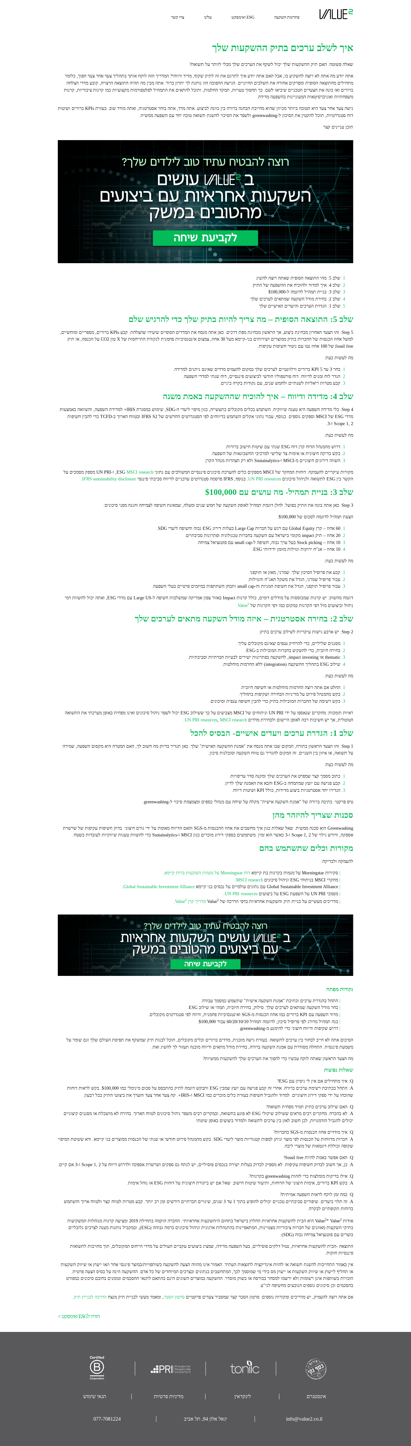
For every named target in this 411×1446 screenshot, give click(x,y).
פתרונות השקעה (287, 17)
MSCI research (140, 472)
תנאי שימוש (94, 1396)
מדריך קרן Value (190, 901)
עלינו (208, 17)
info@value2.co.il (304, 1419)
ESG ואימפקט (243, 17)
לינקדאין (242, 1396)
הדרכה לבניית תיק (90, 1296)
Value (243, 605)
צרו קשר (177, 17)
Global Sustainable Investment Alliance (159, 886)
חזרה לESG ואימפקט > (79, 1316)
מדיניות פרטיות (168, 1396)
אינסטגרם (316, 1396)
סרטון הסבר (174, 1296)
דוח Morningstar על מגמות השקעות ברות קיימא (207, 872)
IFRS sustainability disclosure (109, 478)
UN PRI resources (264, 478)
